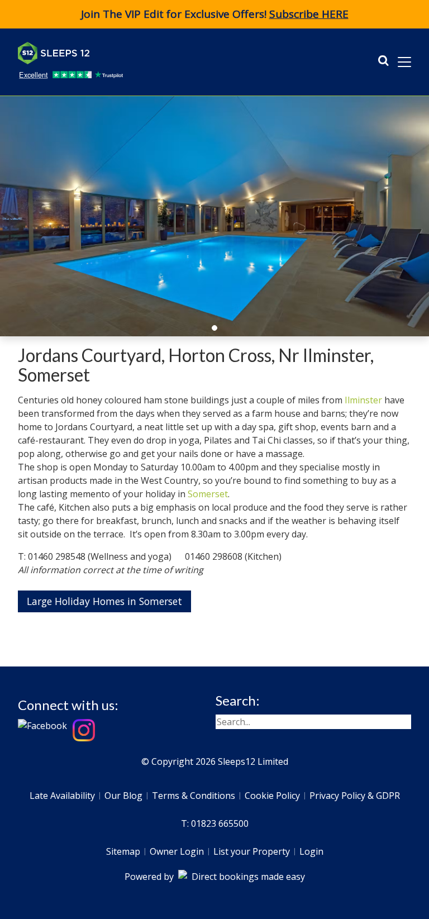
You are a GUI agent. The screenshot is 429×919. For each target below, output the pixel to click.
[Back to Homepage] (101, 53)
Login (311, 851)
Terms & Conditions (193, 795)
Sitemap (123, 851)
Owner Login (177, 851)
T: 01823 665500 (215, 823)
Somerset (208, 494)
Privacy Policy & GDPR (354, 795)
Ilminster (363, 400)
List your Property (251, 851)
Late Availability (62, 795)
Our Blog (123, 795)
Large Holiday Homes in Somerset (104, 601)
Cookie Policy (272, 795)
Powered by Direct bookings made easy (215, 876)
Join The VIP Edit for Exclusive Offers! (215, 14)
